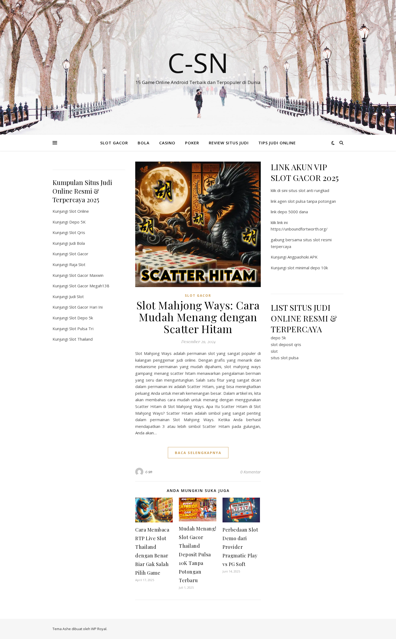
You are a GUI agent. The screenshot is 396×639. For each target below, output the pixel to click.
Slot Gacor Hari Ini (86, 307)
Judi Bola (77, 243)
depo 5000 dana (292, 211)
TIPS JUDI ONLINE (277, 142)
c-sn (148, 471)
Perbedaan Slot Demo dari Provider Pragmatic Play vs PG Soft (240, 546)
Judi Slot (76, 296)
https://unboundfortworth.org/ (299, 229)
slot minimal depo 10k (307, 267)
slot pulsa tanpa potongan (312, 201)
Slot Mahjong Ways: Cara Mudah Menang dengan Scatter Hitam (198, 317)
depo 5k (278, 337)
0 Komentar (250, 471)
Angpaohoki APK (302, 257)
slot (274, 351)
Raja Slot (77, 264)
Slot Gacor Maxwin (86, 275)
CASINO (167, 142)
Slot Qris (77, 232)
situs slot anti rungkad (309, 190)
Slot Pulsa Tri (81, 328)
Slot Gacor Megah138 (89, 285)
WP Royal (98, 628)
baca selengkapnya (198, 452)
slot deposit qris (286, 344)
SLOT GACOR (114, 142)
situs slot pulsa (284, 357)
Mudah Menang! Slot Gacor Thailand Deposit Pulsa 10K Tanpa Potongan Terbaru (197, 554)
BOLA (144, 142)
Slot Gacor (78, 253)
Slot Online (79, 211)
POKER (192, 142)
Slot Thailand (81, 339)
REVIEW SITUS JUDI (229, 142)
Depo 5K (77, 222)
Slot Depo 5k (81, 317)
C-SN (198, 62)
